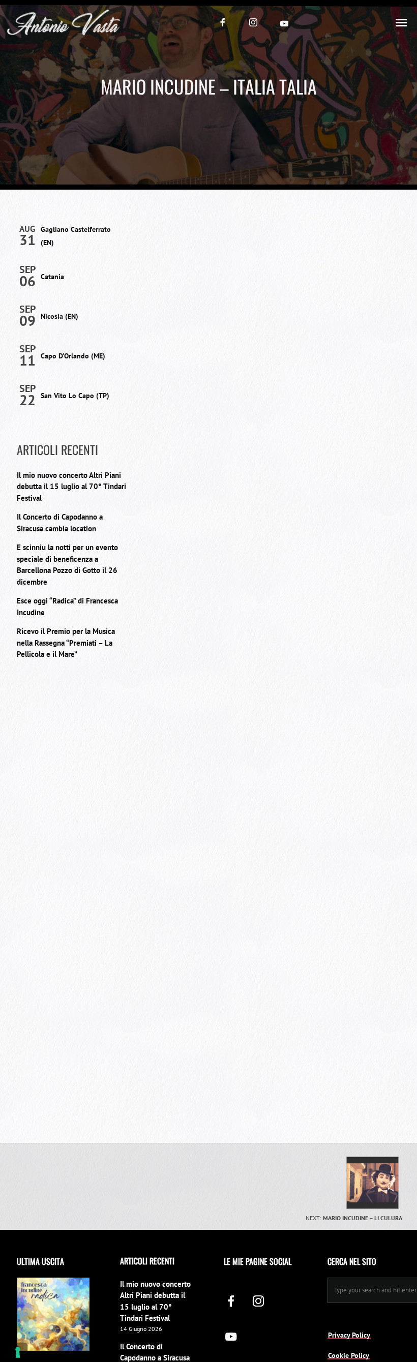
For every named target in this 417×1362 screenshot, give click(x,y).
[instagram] (253, 22)
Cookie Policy (348, 1355)
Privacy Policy (349, 1335)
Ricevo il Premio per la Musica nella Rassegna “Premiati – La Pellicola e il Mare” (66, 642)
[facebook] (223, 22)
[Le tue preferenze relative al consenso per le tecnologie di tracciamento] (17, 1352)
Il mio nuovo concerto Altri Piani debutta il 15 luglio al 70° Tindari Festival (71, 486)
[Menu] (402, 22)
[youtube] (284, 23)
